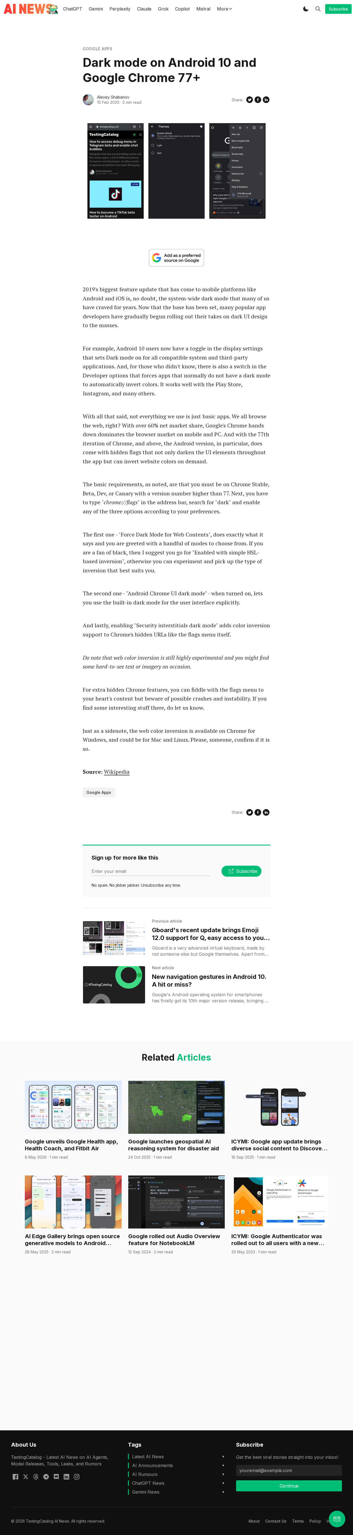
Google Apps (98, 48)
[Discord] (56, 1476)
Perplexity (119, 9)
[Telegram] (46, 1476)
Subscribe (338, 9)
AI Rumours (144, 1474)
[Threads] (35, 1476)
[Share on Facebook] (258, 100)
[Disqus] (176, 1352)
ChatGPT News (148, 1483)
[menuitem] (254, 1521)
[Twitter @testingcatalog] (25, 1476)
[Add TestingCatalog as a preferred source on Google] (176, 257)
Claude (144, 9)
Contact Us (276, 1521)
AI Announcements (152, 1465)
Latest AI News (148, 1456)
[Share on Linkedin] (266, 100)
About (254, 1521)
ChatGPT (72, 9)
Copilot (182, 9)
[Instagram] (76, 1476)
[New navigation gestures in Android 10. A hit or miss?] (114, 985)
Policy (315, 1521)
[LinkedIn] (66, 1476)
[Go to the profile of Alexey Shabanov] (88, 99)
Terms (298, 1521)
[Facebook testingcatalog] (15, 1476)
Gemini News (145, 1492)
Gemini (96, 9)
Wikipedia (117, 771)
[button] (306, 8)
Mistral (203, 9)
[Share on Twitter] (249, 100)
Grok (163, 9)
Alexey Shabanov (113, 97)
